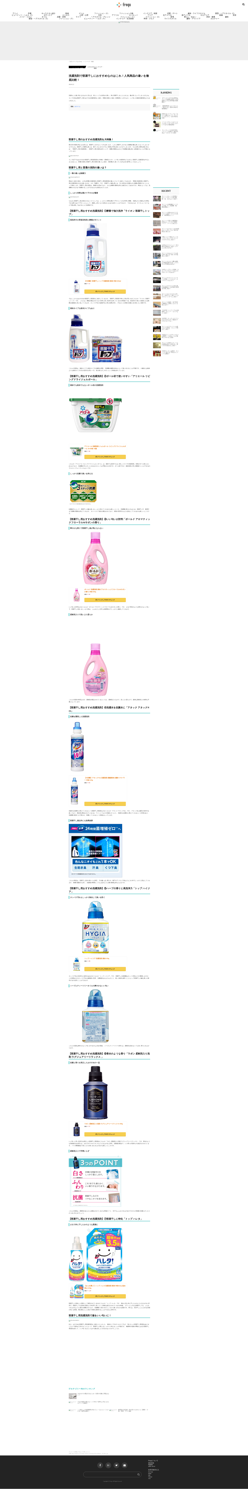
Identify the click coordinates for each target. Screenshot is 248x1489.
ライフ (78, 17)
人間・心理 (84, 15)
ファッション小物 (126, 13)
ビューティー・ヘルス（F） (23, 15)
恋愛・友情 (61, 17)
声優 (29, 13)
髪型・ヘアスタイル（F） (225, 13)
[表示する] (77, 106)
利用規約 (150, 1464)
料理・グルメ (149, 18)
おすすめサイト (153, 1469)
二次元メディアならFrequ (75, 61)
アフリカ (115, 15)
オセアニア (204, 15)
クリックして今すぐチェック (106, 291)
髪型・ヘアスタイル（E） (39, 18)
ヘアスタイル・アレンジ (100, 17)
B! (108, 1465)
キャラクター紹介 (48, 13)
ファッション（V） (66, 18)
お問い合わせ (151, 1466)
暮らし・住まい (190, 17)
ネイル (44, 17)
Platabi (149, 1473)
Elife (149, 1475)
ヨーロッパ (133, 15)
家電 (172, 17)
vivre (149, 1478)
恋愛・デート (172, 13)
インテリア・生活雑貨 (125, 18)
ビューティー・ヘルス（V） (95, 18)
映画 (67, 13)
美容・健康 (210, 17)
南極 (221, 15)
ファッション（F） (101, 13)
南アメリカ (186, 15)
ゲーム (81, 13)
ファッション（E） (153, 17)
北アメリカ (167, 15)
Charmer (150, 1477)
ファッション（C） (128, 17)
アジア (150, 15)
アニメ (15, 13)
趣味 (227, 17)
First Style (150, 1472)
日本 (100, 15)
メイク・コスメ (25, 17)
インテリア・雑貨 (150, 13)
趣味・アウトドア (193, 18)
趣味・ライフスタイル (196, 13)
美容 (234, 15)
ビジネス (65, 15)
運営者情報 (151, 1463)
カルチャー (215, 18)
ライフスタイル (170, 18)
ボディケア (48, 15)
